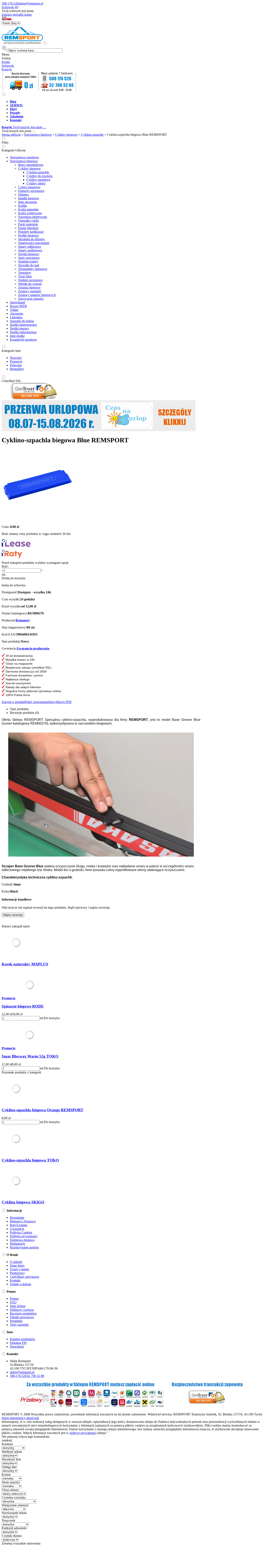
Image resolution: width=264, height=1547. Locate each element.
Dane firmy (17, 1265)
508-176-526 (10, 3)
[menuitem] (136, 102)
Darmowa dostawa (22, 1240)
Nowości (16, 357)
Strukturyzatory (28, 261)
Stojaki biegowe (28, 254)
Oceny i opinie (19, 1269)
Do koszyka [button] (52, 1018)
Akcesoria (16, 313)
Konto (6, 62)
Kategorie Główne (14, 150)
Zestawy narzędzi (29, 291)
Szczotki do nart (28, 265)
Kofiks (22, 205)
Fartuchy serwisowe (31, 191)
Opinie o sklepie (20, 1284)
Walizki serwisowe (30, 280)
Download (17, 1346)
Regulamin (17, 1217)
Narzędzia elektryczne (32, 217)
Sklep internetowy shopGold (20, 1418)
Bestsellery (17, 369)
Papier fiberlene (28, 228)
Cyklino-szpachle (37, 172)
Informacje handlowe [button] (17, 899)
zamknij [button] (7, 1440)
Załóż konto (24, 14)
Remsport (22, 620)
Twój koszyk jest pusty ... (24, 127)
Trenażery (24, 272)
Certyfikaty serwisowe (24, 1276)
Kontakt (15, 1280)
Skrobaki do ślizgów (31, 239)
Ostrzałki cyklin (28, 220)
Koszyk (7, 69)
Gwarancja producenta (33, 648)
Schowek (8, 65)
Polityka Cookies (21, 1232)
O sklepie (16, 1262)
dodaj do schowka (13, 585)
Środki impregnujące (23, 324)
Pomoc (14, 1298)
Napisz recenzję (12, 914)
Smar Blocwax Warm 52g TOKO (30, 1056)
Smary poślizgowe (30, 250)
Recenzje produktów (23, 1313)
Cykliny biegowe (29, 168)
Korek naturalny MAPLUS (25, 964)
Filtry (5, 142)
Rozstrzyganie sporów (24, 1247)
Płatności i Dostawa (23, 1221)
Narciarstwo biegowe (24, 161)
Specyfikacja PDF (60, 702)
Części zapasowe (29, 187)
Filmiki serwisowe (22, 1317)
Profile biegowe (28, 235)
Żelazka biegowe (29, 287)
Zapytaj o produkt (13, 702)
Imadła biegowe (28, 198)
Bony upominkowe (30, 165)
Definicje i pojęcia (22, 1309)
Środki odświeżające (23, 332)
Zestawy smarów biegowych (37, 295)
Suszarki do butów (22, 321)
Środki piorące (19, 328)
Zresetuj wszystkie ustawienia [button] (21, 1543)
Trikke (14, 310)
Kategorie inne (11, 350)
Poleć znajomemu (36, 702)
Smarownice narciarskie (33, 243)
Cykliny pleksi (35, 183)
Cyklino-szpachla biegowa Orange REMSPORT (42, 1110)
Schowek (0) (10, 7)
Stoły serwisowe (29, 257)
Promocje (16, 361)
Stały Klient (17, 1306)
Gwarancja (17, 1228)
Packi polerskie (28, 224)
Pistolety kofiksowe (31, 231)
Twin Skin (25, 276)
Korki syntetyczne (30, 213)
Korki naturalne (28, 209)
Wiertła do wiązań (30, 284)
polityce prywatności (83, 1433)
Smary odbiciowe (29, 246)
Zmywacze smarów (31, 298)
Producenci (17, 1273)
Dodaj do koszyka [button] (13, 578)
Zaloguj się (9, 14)
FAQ (13, 1302)
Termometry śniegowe (32, 269)
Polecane (16, 365)
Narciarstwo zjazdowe (24, 157)
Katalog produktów (22, 1339)
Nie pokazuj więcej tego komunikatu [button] (26, 1436)
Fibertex (23, 194)
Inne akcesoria (27, 202)
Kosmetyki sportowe (23, 339)
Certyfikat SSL (11, 381)
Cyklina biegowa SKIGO (23, 1202)
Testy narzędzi (19, 1324)
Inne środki (17, 336)
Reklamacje (17, 1243)
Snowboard (17, 302)
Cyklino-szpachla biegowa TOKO (30, 1160)
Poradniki (16, 1321)
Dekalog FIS (18, 1343)
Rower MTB (18, 306)
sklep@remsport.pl (31, 3)
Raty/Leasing (18, 1225)
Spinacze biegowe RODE (23, 1006)
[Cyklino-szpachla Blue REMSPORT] (38, 519)
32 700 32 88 (35, 1376)
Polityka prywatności (23, 1236)
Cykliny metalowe (38, 179)
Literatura (16, 317)
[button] (4, 19)
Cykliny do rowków (39, 176)
